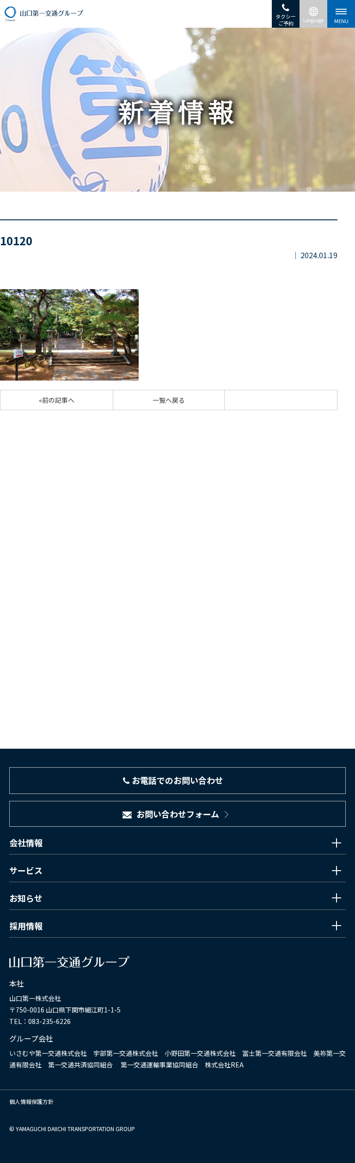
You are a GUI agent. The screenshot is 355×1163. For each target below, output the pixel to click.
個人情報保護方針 (31, 1101)
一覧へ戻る (169, 400)
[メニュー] (341, 14)
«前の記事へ (56, 400)
